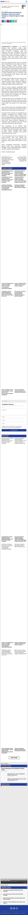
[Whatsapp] (13, 21)
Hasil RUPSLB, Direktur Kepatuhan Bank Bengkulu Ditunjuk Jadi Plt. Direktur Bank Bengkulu (7, 180)
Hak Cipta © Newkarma (6, 913)
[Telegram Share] (10, 21)
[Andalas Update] (6, 1)
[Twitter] (25, 6)
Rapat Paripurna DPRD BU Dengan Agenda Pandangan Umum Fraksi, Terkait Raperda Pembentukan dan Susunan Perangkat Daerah (7, 160)
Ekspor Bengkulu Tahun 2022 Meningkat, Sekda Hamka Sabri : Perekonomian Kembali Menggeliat (7, 392)
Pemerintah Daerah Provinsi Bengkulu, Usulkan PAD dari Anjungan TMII (21, 159)
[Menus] (26, 1)
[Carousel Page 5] (26, 882)
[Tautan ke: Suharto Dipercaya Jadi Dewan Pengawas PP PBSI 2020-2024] (14, 835)
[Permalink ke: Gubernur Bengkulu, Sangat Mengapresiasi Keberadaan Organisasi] (20, 339)
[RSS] (23, 8)
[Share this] (3, 21)
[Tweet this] (5, 21)
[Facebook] (23, 6)
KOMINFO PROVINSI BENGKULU (12, 19)
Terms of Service (15, 913)
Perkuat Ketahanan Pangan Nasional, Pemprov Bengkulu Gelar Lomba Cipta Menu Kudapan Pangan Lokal (20, 180)
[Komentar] (16, 21)
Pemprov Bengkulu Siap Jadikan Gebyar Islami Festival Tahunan (20, 284)
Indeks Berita (23, 913)
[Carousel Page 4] (25, 882)
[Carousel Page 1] (23, 882)
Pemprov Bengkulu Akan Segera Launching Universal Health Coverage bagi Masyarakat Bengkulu (7, 286)
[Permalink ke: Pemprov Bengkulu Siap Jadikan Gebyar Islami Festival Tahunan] (20, 233)
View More (14, 757)
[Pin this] (8, 21)
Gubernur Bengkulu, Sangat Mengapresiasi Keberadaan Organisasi (20, 391)
